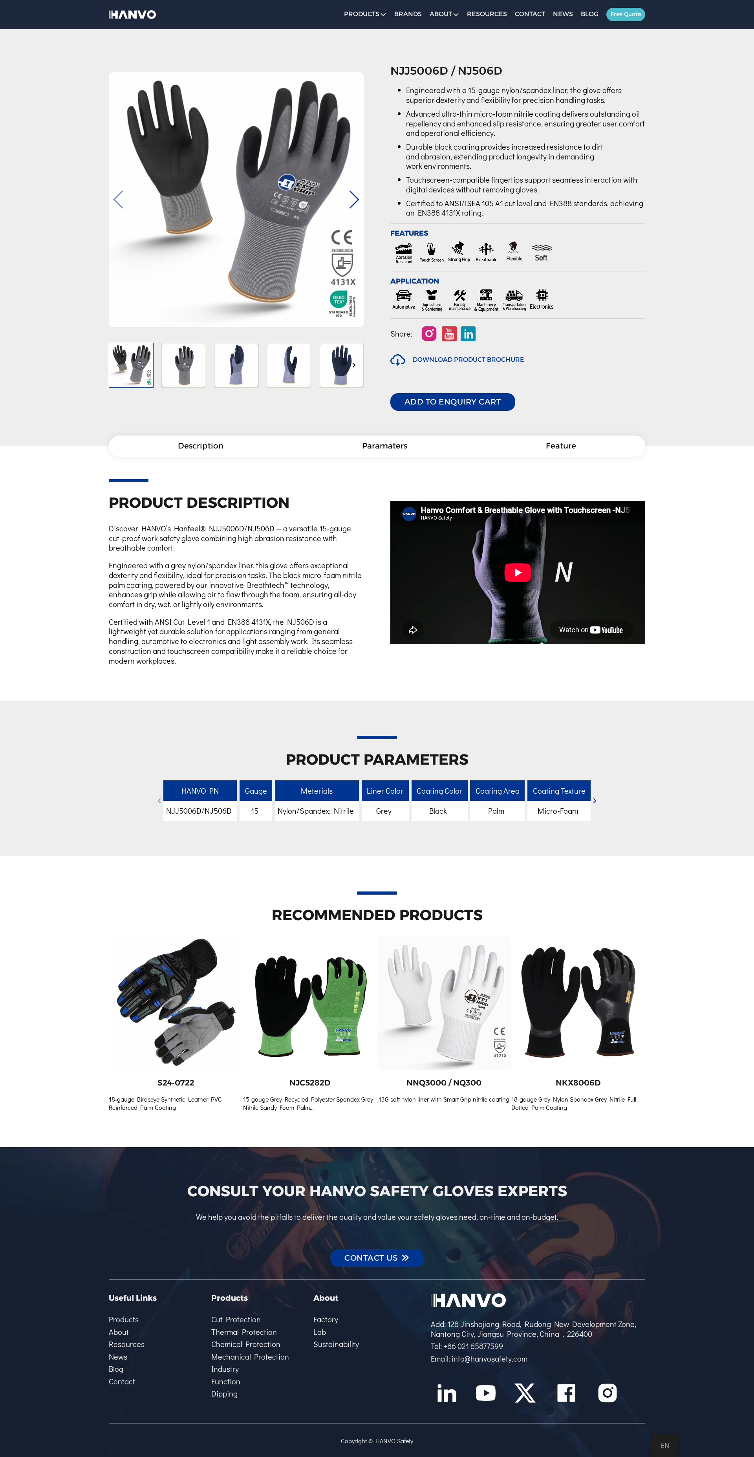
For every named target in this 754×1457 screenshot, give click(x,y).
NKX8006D (578, 1082)
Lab (319, 1332)
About (441, 14)
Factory (325, 1319)
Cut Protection (236, 1319)
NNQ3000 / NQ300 (443, 1082)
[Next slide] (354, 199)
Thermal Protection (244, 1332)
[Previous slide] (118, 199)
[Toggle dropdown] (383, 14)
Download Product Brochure (468, 359)
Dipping (224, 1393)
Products (124, 1319)
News (563, 14)
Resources (487, 14)
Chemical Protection (245, 1344)
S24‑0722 (175, 1082)
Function (225, 1381)
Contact (530, 14)
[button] (131, 365)
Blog (589, 14)
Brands (408, 14)
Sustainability (336, 1344)
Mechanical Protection (250, 1357)
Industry (225, 1369)
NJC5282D (309, 1082)
